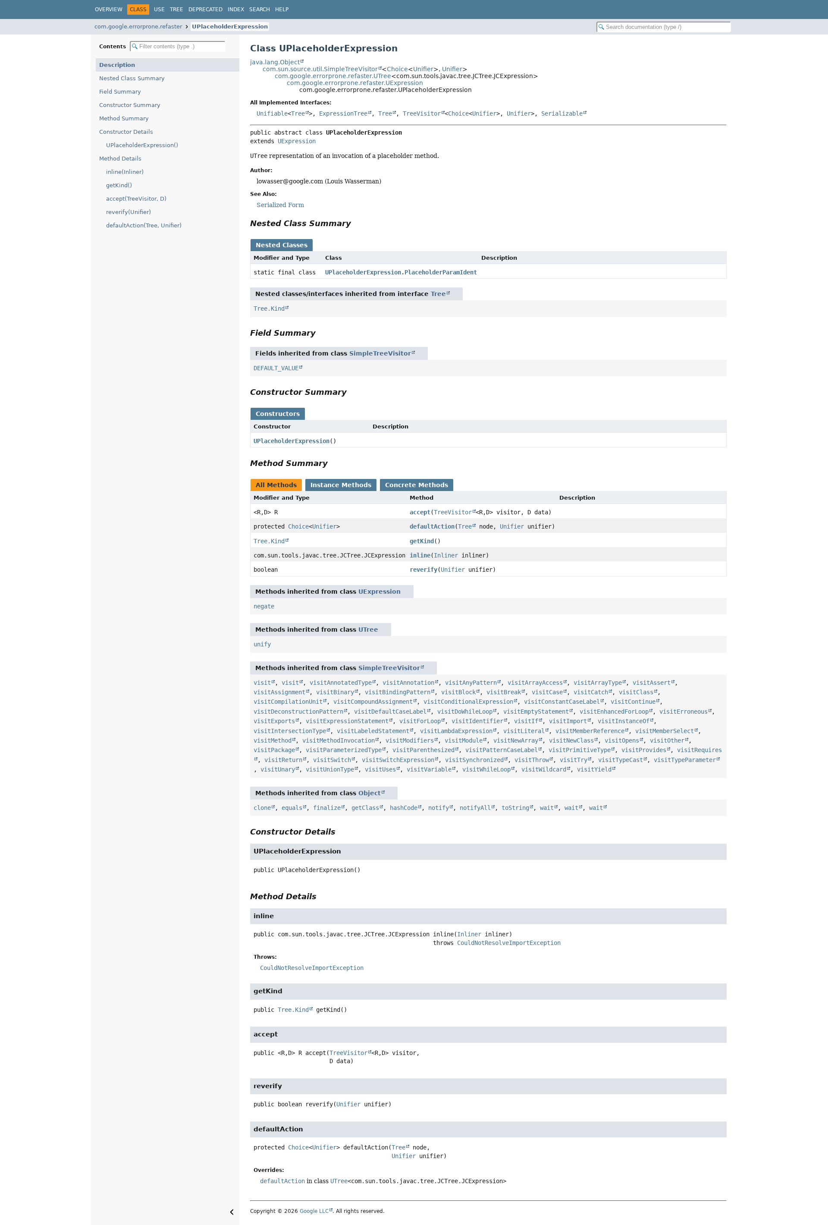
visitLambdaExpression (456, 730)
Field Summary (120, 91)
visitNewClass (571, 740)
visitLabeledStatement (373, 730)
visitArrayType (598, 682)
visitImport (568, 721)
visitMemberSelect (664, 730)
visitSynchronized (474, 759)
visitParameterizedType (344, 749)
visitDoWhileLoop (464, 711)
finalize (327, 807)
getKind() (119, 185)
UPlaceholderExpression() (142, 145)
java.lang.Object (275, 62)
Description (117, 65)
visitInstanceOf (623, 721)
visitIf (526, 721)
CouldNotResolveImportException (509, 942)
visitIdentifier (477, 721)
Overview (108, 9)
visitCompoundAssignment (373, 701)
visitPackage (274, 749)
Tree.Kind (269, 308)
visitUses (380, 769)
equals (292, 807)
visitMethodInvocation (338, 740)
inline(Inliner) (125, 172)
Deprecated (205, 9)
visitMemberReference (589, 730)
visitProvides (643, 749)
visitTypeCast (620, 759)
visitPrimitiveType (580, 749)
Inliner (446, 555)
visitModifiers (410, 740)
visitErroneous (683, 711)
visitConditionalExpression (468, 701)
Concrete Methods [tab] (416, 485)
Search (259, 9)
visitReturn (283, 759)
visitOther (667, 740)
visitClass (636, 692)
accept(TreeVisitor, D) (136, 198)
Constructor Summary (129, 105)
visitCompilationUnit (288, 701)
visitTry (573, 759)
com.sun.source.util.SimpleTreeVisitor (320, 69)
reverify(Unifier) (128, 212)
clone (262, 807)
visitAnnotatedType (341, 682)
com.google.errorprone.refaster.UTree (333, 75)
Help (282, 9)
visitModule (464, 740)
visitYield (594, 769)
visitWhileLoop (486, 769)
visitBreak (503, 692)
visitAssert (652, 682)
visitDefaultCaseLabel (390, 711)
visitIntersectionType (290, 730)
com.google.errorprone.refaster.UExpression (355, 82)
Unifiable (272, 113)
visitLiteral (524, 730)
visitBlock (458, 692)
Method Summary (124, 118)
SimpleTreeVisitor (380, 353)
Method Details (120, 158)
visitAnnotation (408, 682)
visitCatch (591, 692)
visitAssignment (279, 692)
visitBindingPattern (397, 692)
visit (262, 682)
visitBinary (335, 692)
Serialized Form (280, 205)
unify (262, 644)
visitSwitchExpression (398, 759)
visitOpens (622, 740)
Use (159, 9)
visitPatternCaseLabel (501, 749)
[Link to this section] (357, 223)
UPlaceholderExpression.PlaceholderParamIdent (401, 272)
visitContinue (633, 701)
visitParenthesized (423, 749)
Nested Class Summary (132, 78)
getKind (422, 541)
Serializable (562, 113)
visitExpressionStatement (347, 721)
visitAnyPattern (471, 682)
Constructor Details (126, 132)
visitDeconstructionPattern (298, 711)
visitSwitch (332, 759)
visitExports (274, 721)
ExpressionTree (343, 113)
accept (420, 512)
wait (547, 807)
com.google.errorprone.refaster (138, 26)
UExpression (297, 141)
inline (420, 555)
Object (369, 793)
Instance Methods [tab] (340, 485)
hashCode (403, 807)
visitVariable (429, 769)
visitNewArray (515, 740)
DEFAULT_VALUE (276, 368)
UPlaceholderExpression (230, 26)
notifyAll (475, 807)
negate (264, 606)
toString (515, 807)
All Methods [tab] (276, 485)
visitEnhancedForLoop (614, 711)
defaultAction (432, 526)
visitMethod (273, 740)
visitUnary (277, 769)
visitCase (547, 692)
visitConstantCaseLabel (562, 701)
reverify (423, 569)
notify (438, 807)
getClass (365, 807)
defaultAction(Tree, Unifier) (144, 225)
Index (236, 9)
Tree (176, 9)
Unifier (423, 69)
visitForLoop (420, 721)
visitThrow (531, 759)
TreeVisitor (422, 113)
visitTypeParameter (685, 759)
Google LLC (314, 1211)
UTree (368, 629)
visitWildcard (543, 769)
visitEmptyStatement (536, 711)
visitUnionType (330, 769)
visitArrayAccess (535, 682)
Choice (397, 69)
